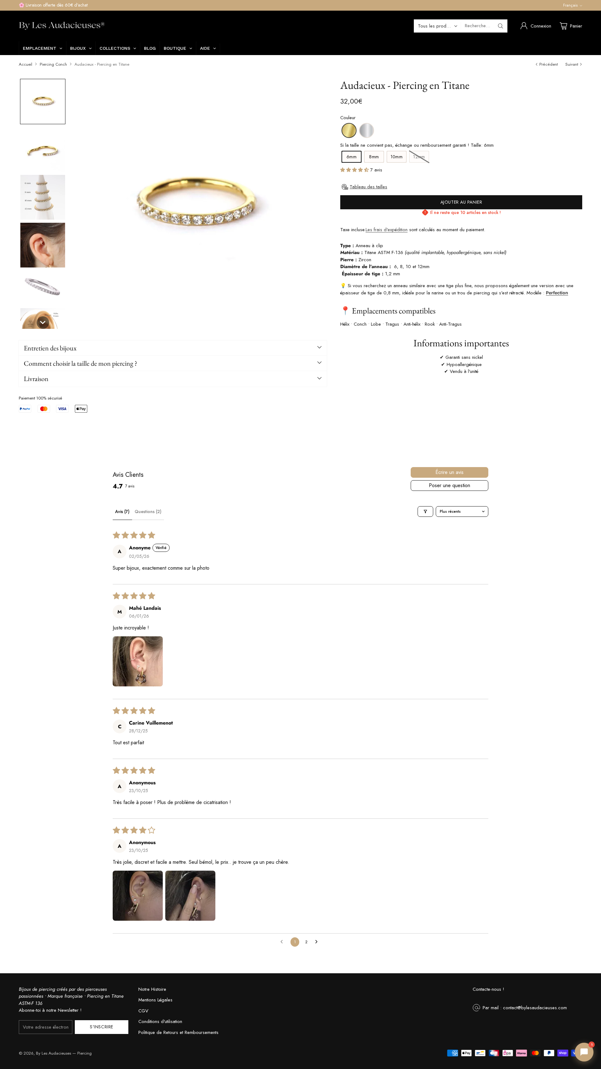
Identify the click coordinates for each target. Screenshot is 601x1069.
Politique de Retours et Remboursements (178, 1032)
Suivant (571, 64)
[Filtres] (425, 511)
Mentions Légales (155, 999)
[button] (42, 101)
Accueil (25, 64)
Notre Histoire (152, 989)
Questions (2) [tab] (148, 511)
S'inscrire (101, 1027)
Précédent (548, 64)
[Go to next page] (318, 942)
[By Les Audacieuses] (62, 26)
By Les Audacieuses (53, 1053)
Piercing (84, 1053)
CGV (143, 1010)
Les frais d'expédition (387, 229)
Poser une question (449, 485)
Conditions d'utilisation (160, 1021)
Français (570, 5)
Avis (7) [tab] (122, 511)
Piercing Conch (53, 64)
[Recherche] (500, 26)
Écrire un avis (449, 472)
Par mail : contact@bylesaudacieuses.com (525, 1007)
